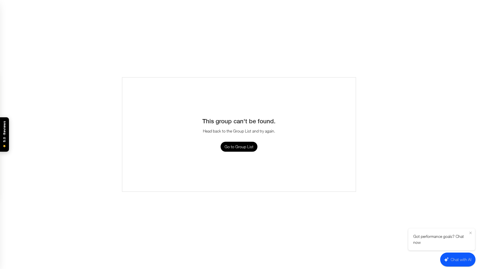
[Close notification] (471, 233)
